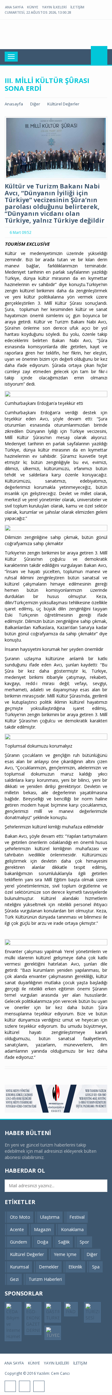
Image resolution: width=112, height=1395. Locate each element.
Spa (96, 1267)
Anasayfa (14, 104)
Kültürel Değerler (63, 104)
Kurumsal (19, 1267)
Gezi (14, 1279)
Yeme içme (65, 1254)
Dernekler (48, 1267)
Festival (77, 1217)
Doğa (42, 1242)
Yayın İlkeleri (54, 7)
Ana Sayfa (14, 7)
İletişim (77, 7)
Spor (84, 1242)
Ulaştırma (49, 1217)
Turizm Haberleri (45, 1279)
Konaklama (72, 1229)
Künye (32, 7)
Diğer (35, 104)
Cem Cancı (60, 1373)
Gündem (18, 1242)
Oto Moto (20, 1217)
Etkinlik (75, 1267)
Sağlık (64, 1242)
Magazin (42, 1229)
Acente (17, 1229)
